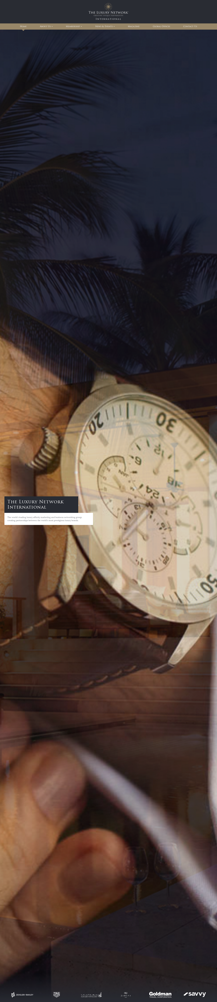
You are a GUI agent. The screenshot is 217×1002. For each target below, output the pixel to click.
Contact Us (190, 26)
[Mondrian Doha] (58, 994)
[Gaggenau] (187, 995)
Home (23, 26)
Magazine (134, 26)
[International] (108, 11)
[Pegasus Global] (85, 995)
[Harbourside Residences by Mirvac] (154, 994)
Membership (73, 26)
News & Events (104, 26)
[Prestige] (120, 994)
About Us (45, 26)
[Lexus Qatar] (32, 994)
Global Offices (161, 26)
